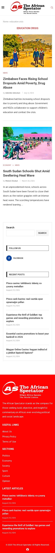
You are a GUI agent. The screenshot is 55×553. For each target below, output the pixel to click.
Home (5, 21)
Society (6, 465)
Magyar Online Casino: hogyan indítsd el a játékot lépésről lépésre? (26, 351)
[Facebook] (27, 549)
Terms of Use (9, 441)
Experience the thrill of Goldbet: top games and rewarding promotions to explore (24, 318)
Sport (5, 470)
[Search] (51, 7)
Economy (7, 460)
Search (10, 227)
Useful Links (10, 425)
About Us (7, 431)
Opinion (6, 481)
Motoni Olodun (12, 181)
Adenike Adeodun (13, 93)
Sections (8, 449)
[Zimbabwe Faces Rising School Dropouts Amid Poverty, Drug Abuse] (27, 50)
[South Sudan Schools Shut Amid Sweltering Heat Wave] (27, 143)
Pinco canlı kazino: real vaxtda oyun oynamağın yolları (24, 301)
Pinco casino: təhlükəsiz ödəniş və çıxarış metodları (24, 285)
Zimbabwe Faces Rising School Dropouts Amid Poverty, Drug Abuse (25, 83)
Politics (6, 455)
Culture (6, 476)
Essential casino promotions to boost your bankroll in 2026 (27, 335)
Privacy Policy (9, 436)
